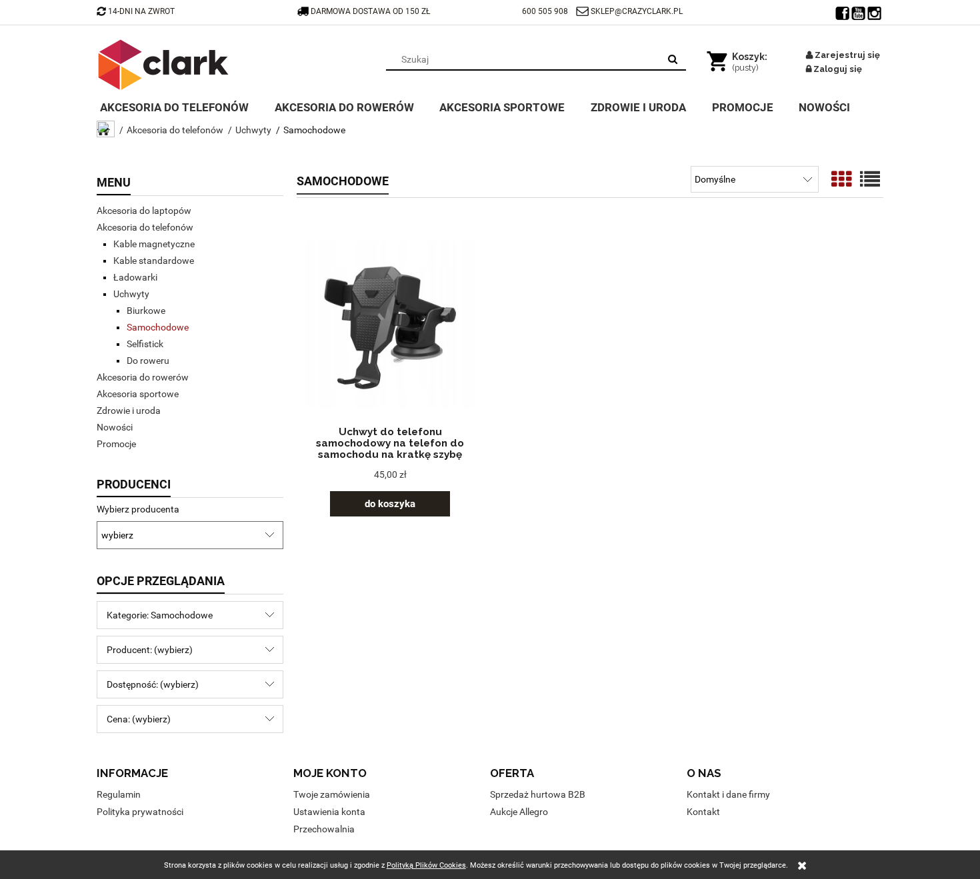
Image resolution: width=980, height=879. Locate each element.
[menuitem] (184, 105)
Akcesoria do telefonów (145, 227)
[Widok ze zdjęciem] (841, 179)
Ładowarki (135, 277)
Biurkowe (146, 310)
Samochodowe (158, 327)
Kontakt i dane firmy (728, 794)
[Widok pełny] (870, 179)
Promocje (116, 444)
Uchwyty (131, 294)
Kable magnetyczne (154, 244)
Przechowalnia (324, 829)
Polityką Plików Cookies (426, 865)
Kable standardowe (153, 260)
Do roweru (148, 360)
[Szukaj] (672, 59)
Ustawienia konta (329, 811)
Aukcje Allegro (519, 811)
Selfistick (145, 344)
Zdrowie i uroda (129, 410)
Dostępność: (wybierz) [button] (153, 684)
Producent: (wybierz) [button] (150, 649)
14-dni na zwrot (141, 11)
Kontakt (703, 811)
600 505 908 (545, 11)
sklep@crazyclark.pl (637, 11)
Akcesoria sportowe (138, 394)
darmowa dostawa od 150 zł (371, 11)
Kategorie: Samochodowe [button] (160, 615)
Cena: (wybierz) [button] (139, 719)
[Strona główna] (163, 64)
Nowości (115, 427)
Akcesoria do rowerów (143, 377)
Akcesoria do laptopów (144, 210)
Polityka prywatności (140, 811)
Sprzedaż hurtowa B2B (537, 794)
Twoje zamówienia (331, 794)
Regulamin (119, 794)
